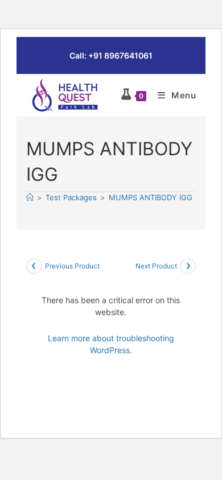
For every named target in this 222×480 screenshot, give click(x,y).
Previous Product (72, 266)
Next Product (156, 266)
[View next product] (188, 266)
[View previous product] (34, 266)
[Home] (30, 197)
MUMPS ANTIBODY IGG (150, 197)
